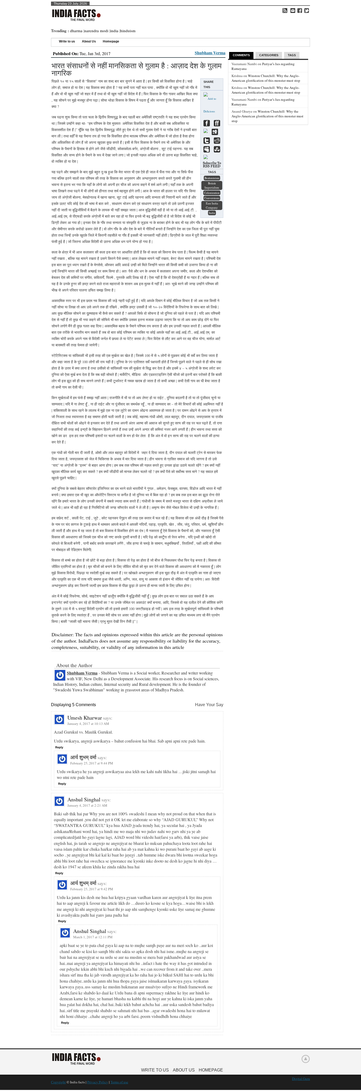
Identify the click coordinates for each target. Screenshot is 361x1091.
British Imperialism (212, 185)
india (114, 30)
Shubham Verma (210, 53)
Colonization (212, 193)
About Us (89, 41)
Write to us (67, 41)
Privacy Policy (97, 1082)
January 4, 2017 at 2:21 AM (87, 805)
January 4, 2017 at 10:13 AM (88, 723)
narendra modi (96, 30)
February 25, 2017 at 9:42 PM (91, 889)
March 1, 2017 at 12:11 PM (93, 937)
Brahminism (212, 178)
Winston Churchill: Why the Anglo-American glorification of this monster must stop (266, 78)
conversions (211, 198)
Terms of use (119, 1082)
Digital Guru (301, 1078)
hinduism (128, 30)
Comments (241, 55)
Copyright (58, 1082)
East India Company (212, 205)
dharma (76, 30)
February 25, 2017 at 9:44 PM (91, 763)
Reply (59, 747)
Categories (268, 55)
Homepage (111, 41)
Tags (292, 55)
